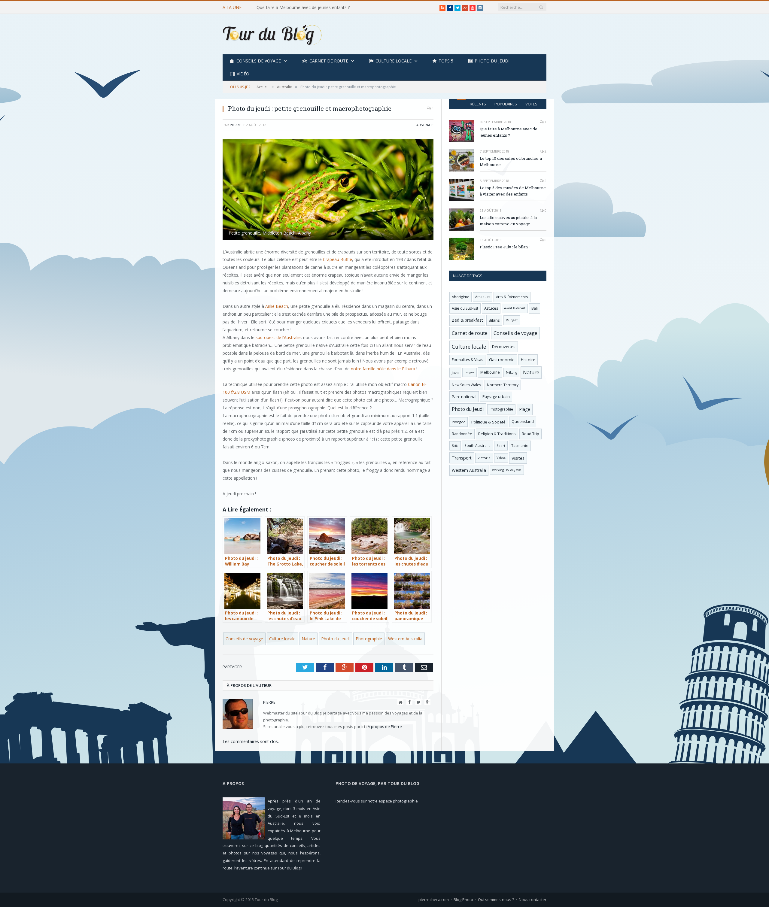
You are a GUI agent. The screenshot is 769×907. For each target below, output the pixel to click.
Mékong (511, 372)
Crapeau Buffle (337, 259)
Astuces (491, 308)
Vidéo (243, 74)
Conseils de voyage (258, 61)
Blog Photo (463, 899)
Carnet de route (328, 61)
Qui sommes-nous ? (496, 899)
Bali (534, 308)
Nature (308, 639)
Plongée (458, 422)
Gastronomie (502, 359)
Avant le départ (514, 308)
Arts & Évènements (512, 296)
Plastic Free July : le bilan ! (505, 247)
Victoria (484, 458)
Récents (478, 104)
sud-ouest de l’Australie (278, 337)
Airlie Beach (276, 306)
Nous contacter (532, 899)
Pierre (235, 125)
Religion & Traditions (497, 433)
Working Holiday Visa (506, 470)
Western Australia (405, 639)
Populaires (505, 104)
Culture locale (393, 61)
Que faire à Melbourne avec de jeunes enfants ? (508, 132)
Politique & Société (488, 422)
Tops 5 (446, 61)
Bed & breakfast (467, 320)
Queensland (523, 421)
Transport (462, 458)
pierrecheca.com (433, 899)
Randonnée (462, 433)
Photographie (369, 639)
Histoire (528, 359)
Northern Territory (502, 384)
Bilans (494, 320)
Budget (512, 320)
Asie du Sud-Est (465, 308)
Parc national (464, 396)
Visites (518, 458)
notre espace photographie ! (394, 801)
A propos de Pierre (385, 726)
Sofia (455, 446)
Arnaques (482, 297)
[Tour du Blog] (272, 34)
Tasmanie (519, 445)
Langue (469, 372)
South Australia (477, 445)
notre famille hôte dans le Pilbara (383, 369)
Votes (531, 104)
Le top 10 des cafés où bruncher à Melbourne (301, 7)
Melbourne (490, 372)
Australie (424, 125)
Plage (524, 409)
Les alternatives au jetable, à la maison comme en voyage (508, 220)
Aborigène (460, 296)
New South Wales (466, 384)
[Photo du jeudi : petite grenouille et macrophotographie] (328, 190)
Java (455, 372)
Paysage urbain (496, 396)
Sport (501, 446)
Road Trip (530, 433)
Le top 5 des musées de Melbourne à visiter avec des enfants (513, 191)
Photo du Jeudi (492, 61)
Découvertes (503, 346)
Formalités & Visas (467, 359)
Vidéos (501, 458)
